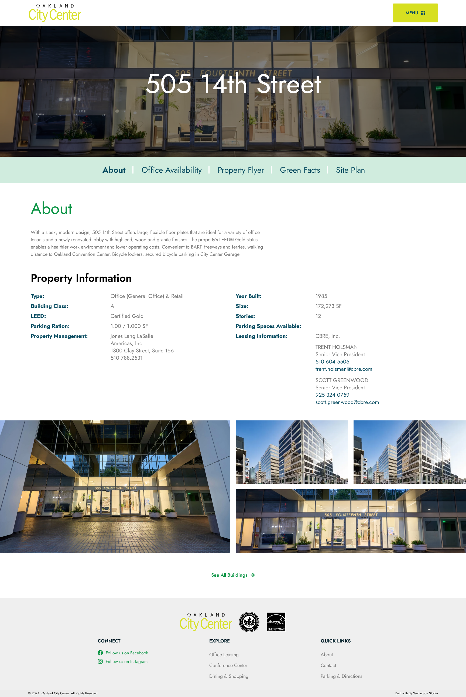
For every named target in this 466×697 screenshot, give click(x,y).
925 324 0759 (333, 395)
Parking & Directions (341, 676)
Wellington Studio (425, 693)
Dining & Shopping (228, 676)
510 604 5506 (333, 362)
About (327, 654)
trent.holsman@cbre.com (344, 369)
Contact (328, 665)
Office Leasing (224, 654)
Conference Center (228, 665)
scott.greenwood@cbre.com (347, 402)
